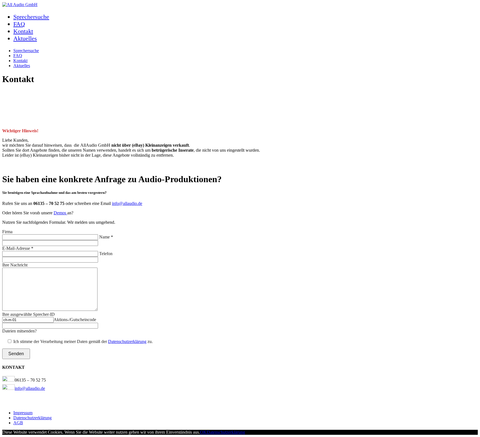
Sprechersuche (31, 16)
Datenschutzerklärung (127, 341)
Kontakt (23, 31)
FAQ (19, 24)
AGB (18, 422)
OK (203, 432)
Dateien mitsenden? (19, 331)
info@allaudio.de (127, 203)
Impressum (22, 412)
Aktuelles (25, 38)
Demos (60, 212)
